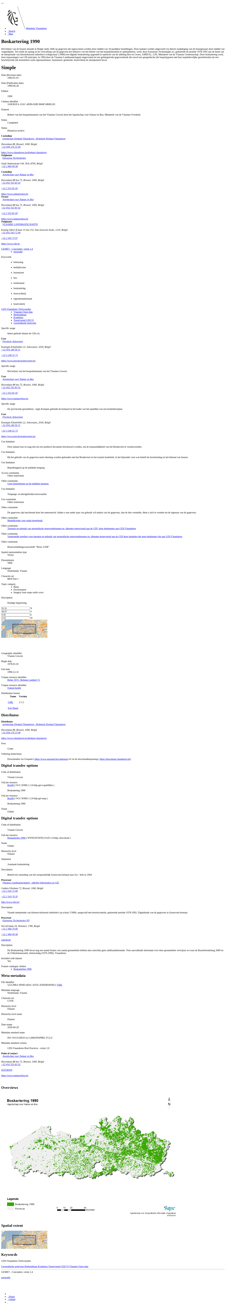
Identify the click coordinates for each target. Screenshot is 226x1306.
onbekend (6, 940)
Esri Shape (13, 708)
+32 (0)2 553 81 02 (10, 183)
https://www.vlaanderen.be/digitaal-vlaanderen (24, 152)
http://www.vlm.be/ (10, 902)
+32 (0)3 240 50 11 (10, 349)
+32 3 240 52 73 (9, 355)
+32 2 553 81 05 (9, 188)
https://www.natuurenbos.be (14, 194)
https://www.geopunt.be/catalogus (51, 759)
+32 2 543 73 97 (9, 238)
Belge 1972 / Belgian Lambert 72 (23, 680)
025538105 (6, 1070)
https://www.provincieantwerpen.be (18, 360)
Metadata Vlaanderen (36, 28)
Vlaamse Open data (23, 312)
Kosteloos (18, 317)
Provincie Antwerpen (12, 341)
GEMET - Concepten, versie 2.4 (17, 249)
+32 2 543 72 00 (9, 891)
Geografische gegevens (25, 323)
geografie (18, 251)
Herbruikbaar (20, 314)
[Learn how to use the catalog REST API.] (7, 1302)
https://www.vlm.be (10, 243)
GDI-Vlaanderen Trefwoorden (16, 309)
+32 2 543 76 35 (9, 896)
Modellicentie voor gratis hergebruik (25, 520)
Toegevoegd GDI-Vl (24, 320)
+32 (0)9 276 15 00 (10, 147)
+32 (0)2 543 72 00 (10, 232)
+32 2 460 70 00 (9, 929)
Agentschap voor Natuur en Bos (18, 174)
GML (10, 702)
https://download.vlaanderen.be (115, 759)
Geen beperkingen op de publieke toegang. (28, 483)
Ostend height (14, 688)
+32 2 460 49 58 (9, 166)
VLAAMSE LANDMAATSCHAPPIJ (20, 224)
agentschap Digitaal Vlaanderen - (33, 138)
